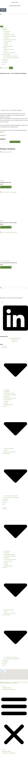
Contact (5, 62)
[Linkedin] (15, 332)
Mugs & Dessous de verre (10, 39)
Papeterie (6, 38)
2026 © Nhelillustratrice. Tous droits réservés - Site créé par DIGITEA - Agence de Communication (14, 683)
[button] (14, 720)
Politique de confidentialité (9, 689)
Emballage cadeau (8, 46)
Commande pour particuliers (11, 56)
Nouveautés (7, 31)
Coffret (6, 44)
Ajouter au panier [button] (6, 187)
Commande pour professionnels (11, 57)
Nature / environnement (9, 52)
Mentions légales (7, 687)
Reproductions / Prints (9, 34)
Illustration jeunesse (9, 49)
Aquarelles (6, 33)
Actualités (5, 61)
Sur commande (6, 54)
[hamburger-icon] (1, 26)
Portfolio (5, 47)
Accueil (4, 28)
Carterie (6, 43)
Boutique (5, 29)
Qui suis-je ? (6, 59)
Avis (4, 64)
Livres (5, 51)
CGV (4, 686)
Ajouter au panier (15, 141)
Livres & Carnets (8, 41)
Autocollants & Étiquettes (10, 36)
